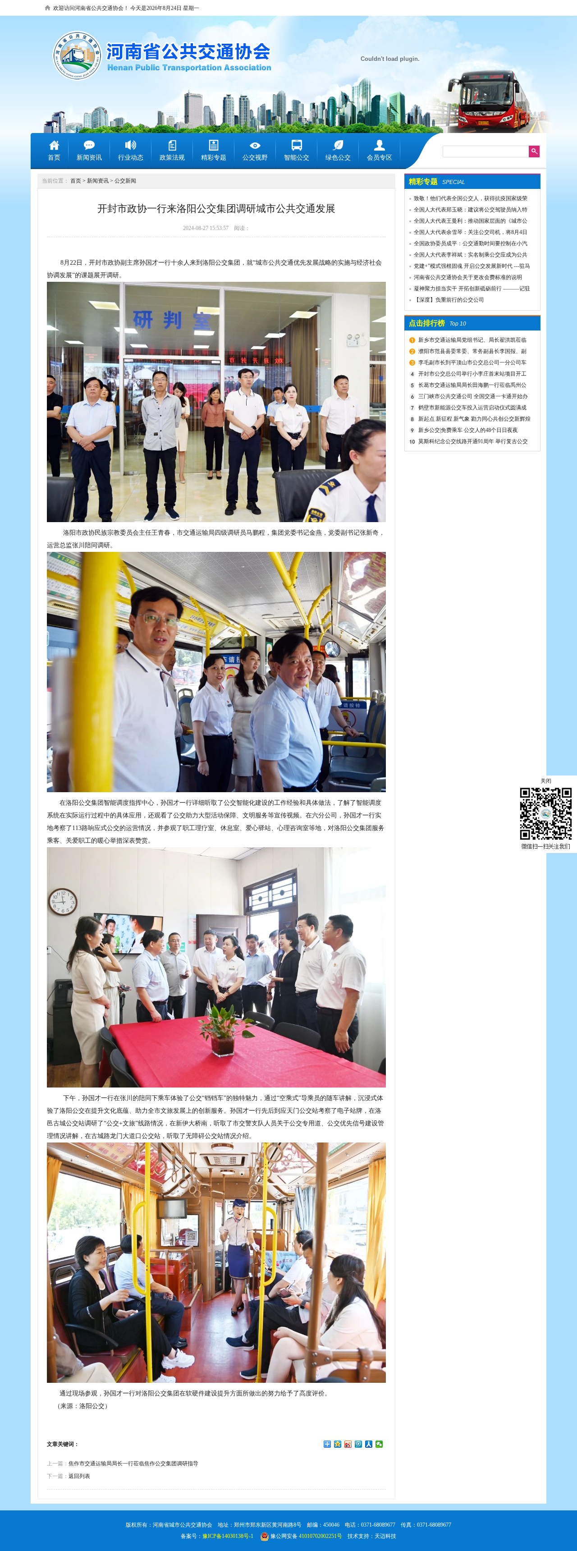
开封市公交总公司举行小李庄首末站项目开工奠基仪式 (471, 375)
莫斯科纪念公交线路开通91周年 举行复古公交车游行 (472, 442)
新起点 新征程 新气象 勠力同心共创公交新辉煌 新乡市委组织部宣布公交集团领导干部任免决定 (473, 420)
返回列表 (79, 1476)
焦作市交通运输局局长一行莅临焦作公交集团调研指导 (133, 1463)
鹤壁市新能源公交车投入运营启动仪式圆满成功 (471, 408)
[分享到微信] (379, 1444)
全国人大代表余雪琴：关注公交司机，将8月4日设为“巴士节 (466, 233)
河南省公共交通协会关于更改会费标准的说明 (468, 277)
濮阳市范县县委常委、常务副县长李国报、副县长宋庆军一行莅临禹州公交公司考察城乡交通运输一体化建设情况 (473, 352)
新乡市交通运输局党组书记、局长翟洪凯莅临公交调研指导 (471, 341)
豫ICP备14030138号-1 (227, 1536)
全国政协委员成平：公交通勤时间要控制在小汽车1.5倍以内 (466, 244)
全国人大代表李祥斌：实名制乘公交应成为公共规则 (466, 256)
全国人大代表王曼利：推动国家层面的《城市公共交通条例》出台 (466, 222)
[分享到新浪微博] (348, 1444)
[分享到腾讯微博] (358, 1444)
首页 (75, 181)
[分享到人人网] (369, 1444)
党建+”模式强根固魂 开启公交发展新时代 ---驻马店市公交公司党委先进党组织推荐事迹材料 (467, 267)
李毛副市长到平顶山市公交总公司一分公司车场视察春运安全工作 (471, 363)
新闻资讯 (98, 181)
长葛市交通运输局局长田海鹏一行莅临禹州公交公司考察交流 (471, 386)
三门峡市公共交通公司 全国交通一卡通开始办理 (472, 397)
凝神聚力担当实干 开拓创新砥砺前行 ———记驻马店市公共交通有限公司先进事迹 (467, 289)
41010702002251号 (320, 1536)
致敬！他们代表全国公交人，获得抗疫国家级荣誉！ (466, 199)
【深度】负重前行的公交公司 (449, 300)
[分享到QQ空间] (338, 1444)
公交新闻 (125, 181)
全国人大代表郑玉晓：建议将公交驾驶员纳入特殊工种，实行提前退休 (466, 211)
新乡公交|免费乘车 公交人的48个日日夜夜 (468, 430)
